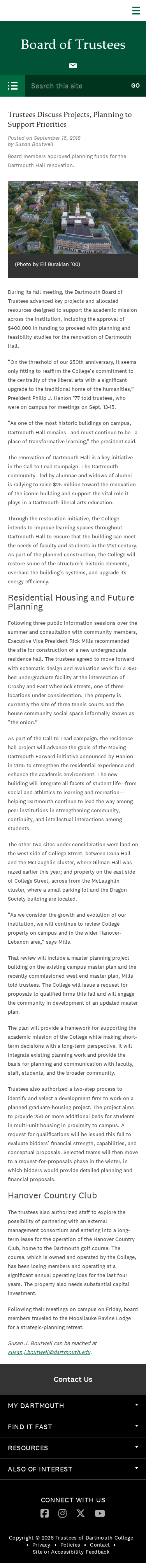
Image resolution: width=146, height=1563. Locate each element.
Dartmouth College (46, 10)
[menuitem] (73, 65)
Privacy (41, 1544)
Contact (100, 1544)
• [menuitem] (27, 1544)
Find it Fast (30, 1426)
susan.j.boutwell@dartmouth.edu (49, 1352)
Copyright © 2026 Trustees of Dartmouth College (71, 1537)
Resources (28, 1447)
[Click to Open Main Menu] (12, 86)
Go (135, 85)
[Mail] (73, 65)
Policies (70, 1544)
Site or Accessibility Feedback (71, 1551)
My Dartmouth (36, 1405)
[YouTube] (100, 1512)
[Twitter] (80, 1512)
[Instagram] (62, 1512)
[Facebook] (44, 1512)
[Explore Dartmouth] (139, 10)
